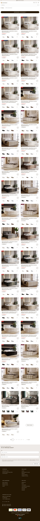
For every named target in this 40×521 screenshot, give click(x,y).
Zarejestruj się (24, 482)
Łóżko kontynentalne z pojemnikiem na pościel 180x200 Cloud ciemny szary (29, 266)
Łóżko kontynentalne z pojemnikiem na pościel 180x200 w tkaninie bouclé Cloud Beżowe (29, 55)
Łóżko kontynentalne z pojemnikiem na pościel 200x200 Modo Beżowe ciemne (29, 383)
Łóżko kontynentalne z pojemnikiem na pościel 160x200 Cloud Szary (9, 266)
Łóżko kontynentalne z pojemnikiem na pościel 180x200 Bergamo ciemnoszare (9, 242)
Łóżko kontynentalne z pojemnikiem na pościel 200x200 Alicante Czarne (9, 359)
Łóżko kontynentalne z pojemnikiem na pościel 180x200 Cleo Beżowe (9, 406)
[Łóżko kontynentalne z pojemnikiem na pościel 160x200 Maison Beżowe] (30, 280)
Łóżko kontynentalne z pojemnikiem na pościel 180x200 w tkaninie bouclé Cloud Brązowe (9, 312)
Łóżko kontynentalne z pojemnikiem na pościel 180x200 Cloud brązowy (29, 172)
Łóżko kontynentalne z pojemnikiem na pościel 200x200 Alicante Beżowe (29, 102)
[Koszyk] (34, 2)
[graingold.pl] (4, 2)
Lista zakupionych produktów (26, 486)
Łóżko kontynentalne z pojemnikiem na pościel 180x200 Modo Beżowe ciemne (9, 383)
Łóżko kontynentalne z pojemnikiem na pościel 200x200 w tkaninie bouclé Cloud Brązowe (29, 312)
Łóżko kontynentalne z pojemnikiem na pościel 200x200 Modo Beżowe (9, 172)
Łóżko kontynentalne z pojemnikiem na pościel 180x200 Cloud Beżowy (9, 32)
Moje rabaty (23, 488)
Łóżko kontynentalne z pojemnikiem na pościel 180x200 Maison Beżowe (9, 149)
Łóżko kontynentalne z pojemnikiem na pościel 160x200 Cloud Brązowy (29, 242)
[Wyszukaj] (37, 5)
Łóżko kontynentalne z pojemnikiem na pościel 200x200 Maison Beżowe (29, 195)
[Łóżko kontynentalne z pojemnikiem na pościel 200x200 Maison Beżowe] (30, 187)
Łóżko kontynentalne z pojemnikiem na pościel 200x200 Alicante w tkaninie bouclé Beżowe (29, 336)
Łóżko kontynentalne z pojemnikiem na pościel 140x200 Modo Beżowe (29, 359)
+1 (36, 60)
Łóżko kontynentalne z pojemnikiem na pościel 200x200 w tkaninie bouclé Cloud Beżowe (29, 149)
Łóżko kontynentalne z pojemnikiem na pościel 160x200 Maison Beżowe (29, 289)
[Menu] (38, 2)
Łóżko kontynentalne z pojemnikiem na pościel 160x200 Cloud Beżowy (29, 32)
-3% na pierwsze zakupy (7, 447)
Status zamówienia (5, 482)
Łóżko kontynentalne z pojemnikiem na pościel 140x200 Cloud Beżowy (9, 78)
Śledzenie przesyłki (5, 483)
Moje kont (24, 480)
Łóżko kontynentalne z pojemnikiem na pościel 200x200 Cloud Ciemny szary (9, 289)
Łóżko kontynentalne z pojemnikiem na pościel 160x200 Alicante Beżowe (9, 219)
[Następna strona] (29, 440)
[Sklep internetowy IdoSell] (20, 518)
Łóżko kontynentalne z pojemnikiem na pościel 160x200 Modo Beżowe (29, 219)
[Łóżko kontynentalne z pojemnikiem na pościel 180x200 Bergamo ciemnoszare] (10, 234)
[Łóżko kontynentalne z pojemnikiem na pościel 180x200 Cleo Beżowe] (10, 397)
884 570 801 (5, 497)
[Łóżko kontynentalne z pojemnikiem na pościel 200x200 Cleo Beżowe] (30, 397)
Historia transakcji (24, 487)
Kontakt (3, 486)
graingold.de (21, 515)
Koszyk (23, 483)
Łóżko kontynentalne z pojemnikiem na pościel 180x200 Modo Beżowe (29, 125)
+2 (36, 36)
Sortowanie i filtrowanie (19, 12)
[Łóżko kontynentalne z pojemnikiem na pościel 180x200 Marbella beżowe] (10, 421)
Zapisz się (36, 463)
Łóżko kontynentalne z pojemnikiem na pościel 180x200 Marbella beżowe (9, 429)
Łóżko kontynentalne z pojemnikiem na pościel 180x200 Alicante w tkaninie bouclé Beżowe (9, 336)
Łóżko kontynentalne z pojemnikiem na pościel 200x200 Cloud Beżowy (9, 55)
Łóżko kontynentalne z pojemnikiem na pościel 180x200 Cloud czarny (9, 195)
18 (27, 439)
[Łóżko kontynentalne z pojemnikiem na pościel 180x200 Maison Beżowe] (10, 140)
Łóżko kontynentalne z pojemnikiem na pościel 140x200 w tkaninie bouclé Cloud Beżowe (9, 102)
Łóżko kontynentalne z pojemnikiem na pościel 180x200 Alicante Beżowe (9, 125)
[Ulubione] (36, 2)
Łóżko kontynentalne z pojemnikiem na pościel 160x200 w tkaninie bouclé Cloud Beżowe (29, 78)
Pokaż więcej (29, 425)
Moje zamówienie (5, 480)
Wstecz (3, 7)
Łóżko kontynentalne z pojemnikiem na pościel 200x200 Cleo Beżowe (29, 406)
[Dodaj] (18, 34)
